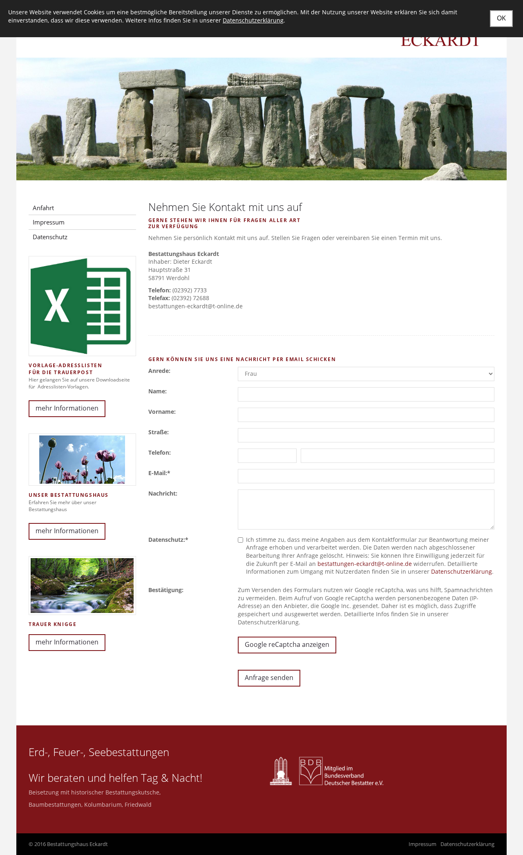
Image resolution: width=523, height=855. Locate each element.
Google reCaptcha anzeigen (287, 644)
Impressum (49, 222)
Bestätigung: (165, 590)
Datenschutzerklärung (461, 571)
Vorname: (162, 411)
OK (501, 17)
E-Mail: (159, 473)
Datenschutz (50, 237)
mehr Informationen (67, 408)
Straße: (158, 432)
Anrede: (159, 371)
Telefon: (159, 452)
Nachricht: (162, 493)
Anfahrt (43, 208)
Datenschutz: (168, 539)
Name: (157, 391)
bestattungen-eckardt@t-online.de (364, 564)
